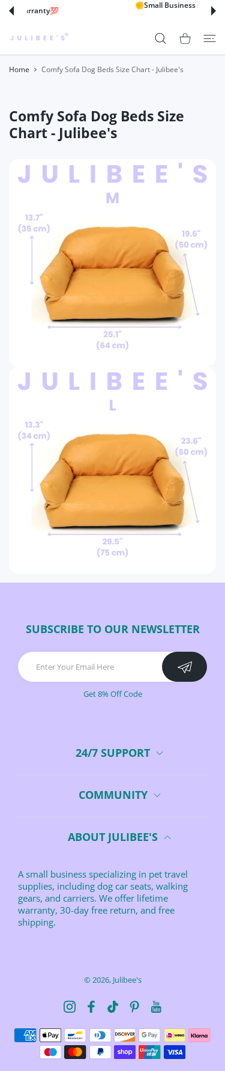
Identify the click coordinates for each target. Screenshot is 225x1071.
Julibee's (127, 979)
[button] (11, 11)
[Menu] (209, 37)
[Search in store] (160, 37)
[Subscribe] (184, 667)
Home (19, 69)
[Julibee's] (39, 38)
